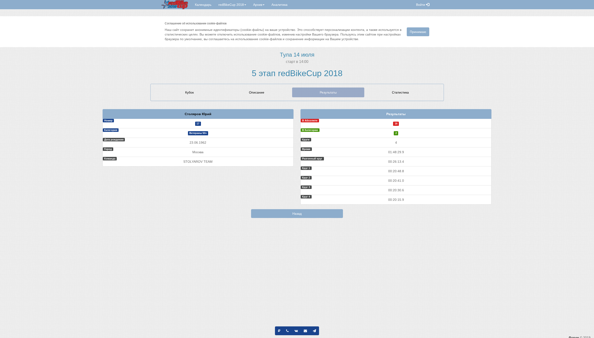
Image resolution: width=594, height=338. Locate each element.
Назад (297, 213)
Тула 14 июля (297, 55)
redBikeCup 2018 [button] (231, 4)
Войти (421, 4)
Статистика (400, 92)
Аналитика (279, 4)
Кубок (189, 92)
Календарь (203, 4)
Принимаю (418, 32)
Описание (256, 92)
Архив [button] (257, 4)
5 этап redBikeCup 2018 (297, 73)
